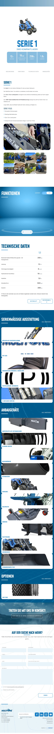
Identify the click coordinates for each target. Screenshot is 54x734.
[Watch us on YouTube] (51, 714)
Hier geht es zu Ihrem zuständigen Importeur (27, 616)
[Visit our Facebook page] (37, 714)
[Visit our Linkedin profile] (41, 714)
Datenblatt (33, 301)
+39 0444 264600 (6, 719)
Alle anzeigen (46, 322)
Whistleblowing (50, 721)
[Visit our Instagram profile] (46, 714)
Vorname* (4, 647)
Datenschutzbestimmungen (48, 718)
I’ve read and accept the (26, 717)
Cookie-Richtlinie (49, 719)
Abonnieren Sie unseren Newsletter (8, 689)
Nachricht (4, 668)
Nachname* (30, 647)
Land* (3, 661)
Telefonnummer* (32, 654)
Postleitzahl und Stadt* (33, 661)
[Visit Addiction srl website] (49, 728)
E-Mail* (3, 654)
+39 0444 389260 (6, 720)
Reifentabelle (47, 301)
